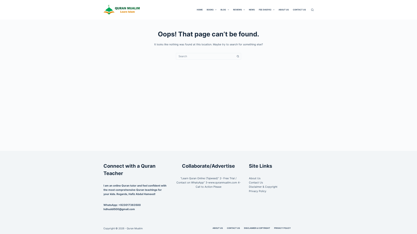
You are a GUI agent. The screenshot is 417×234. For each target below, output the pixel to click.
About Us (284, 9)
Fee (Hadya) (265, 9)
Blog (223, 9)
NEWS (252, 9)
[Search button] (238, 56)
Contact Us (299, 9)
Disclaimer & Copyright (263, 186)
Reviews (237, 9)
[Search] (312, 10)
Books (210, 9)
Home (200, 9)
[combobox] (205, 56)
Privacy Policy (257, 191)
